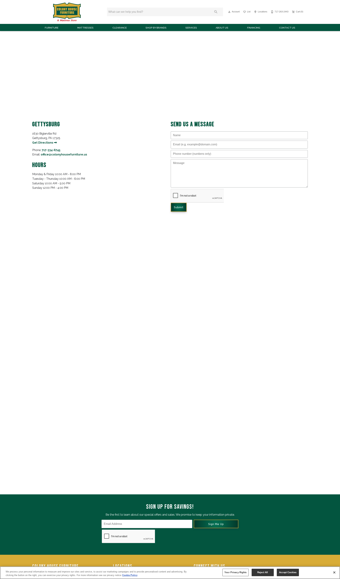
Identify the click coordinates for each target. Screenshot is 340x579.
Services (191, 27)
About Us (222, 27)
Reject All (262, 572)
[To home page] (67, 12)
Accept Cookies (287, 572)
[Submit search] (216, 12)
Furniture (51, 27)
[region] (170, 572)
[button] (229, 12)
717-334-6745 (51, 150)
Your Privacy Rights (235, 572)
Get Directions (43, 142)
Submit (178, 207)
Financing (253, 27)
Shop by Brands (156, 27)
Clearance (119, 27)
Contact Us (287, 27)
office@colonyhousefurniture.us (64, 154)
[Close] (334, 572)
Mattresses (85, 27)
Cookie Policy (129, 575)
